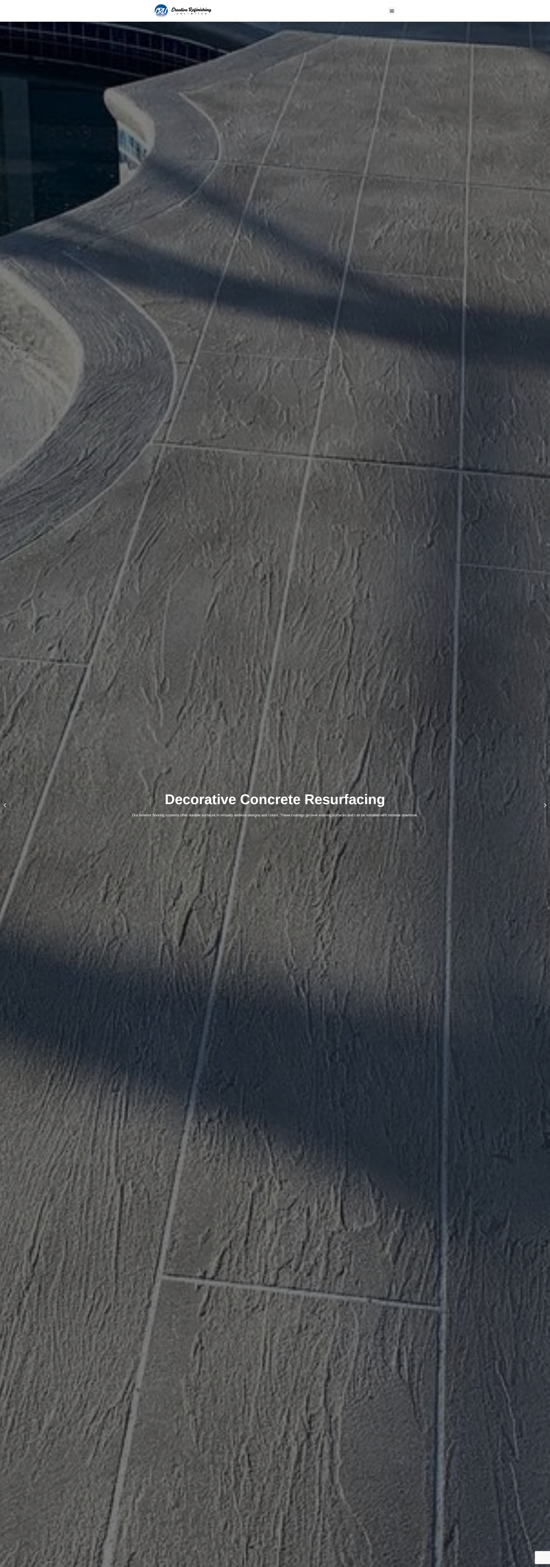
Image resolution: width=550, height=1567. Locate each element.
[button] (391, 10)
